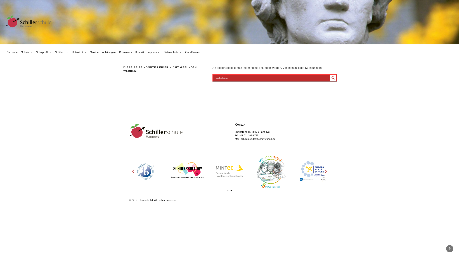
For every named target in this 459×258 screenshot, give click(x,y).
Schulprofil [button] (42, 52)
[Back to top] (449, 248)
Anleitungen (109, 52)
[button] (133, 171)
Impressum (154, 52)
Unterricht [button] (77, 52)
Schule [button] (25, 52)
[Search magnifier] (333, 78)
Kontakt (139, 52)
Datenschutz (171, 52)
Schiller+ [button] (60, 52)
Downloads (125, 52)
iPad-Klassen (192, 52)
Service (94, 52)
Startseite (12, 52)
